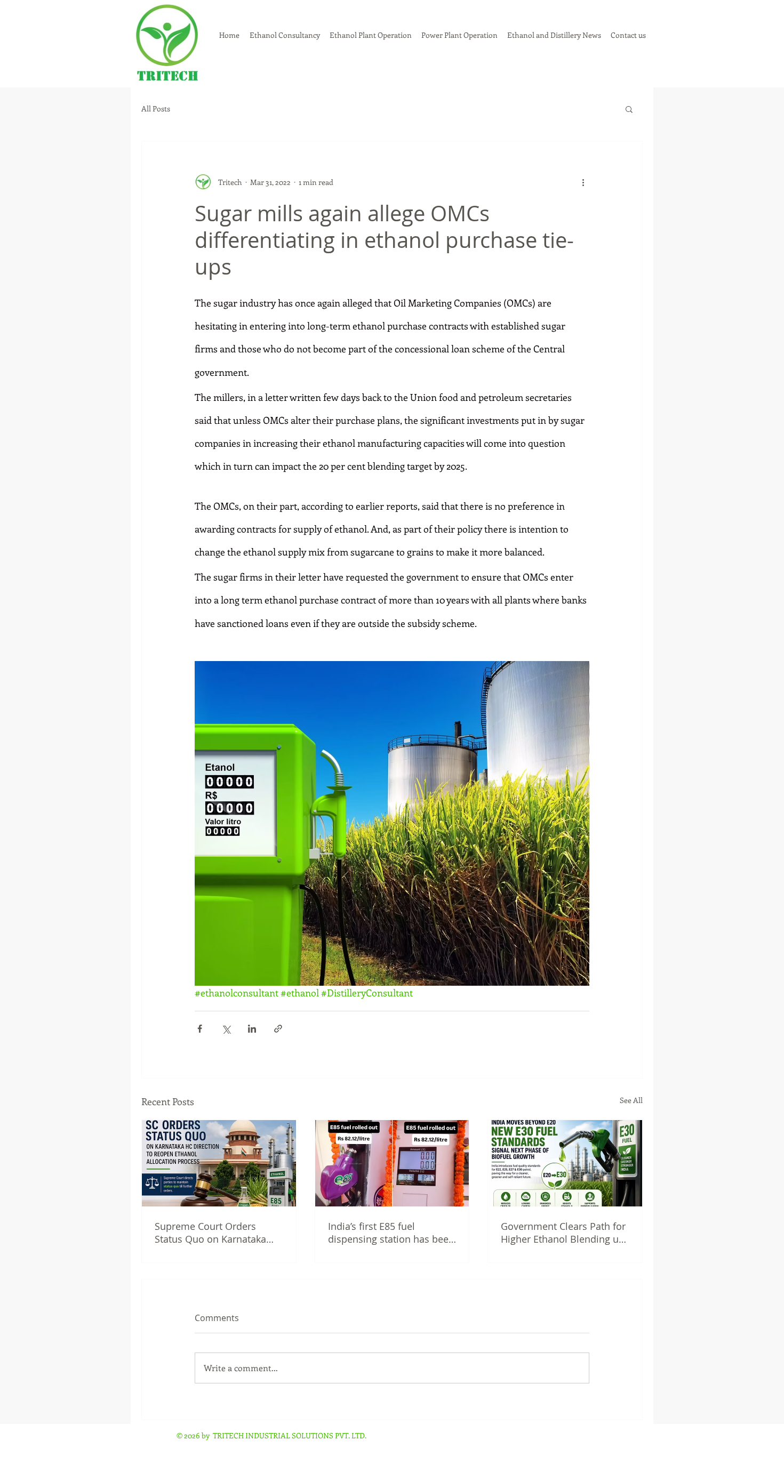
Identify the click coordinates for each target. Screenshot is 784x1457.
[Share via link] (278, 1029)
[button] (629, 108)
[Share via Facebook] (200, 1029)
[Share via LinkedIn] (252, 1029)
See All (631, 1100)
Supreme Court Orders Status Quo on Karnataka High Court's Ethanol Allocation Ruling (210, 1232)
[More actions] (583, 181)
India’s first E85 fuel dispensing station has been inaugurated (391, 1232)
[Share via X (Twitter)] (226, 1029)
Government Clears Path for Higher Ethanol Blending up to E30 (563, 1232)
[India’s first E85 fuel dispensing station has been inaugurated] (392, 1163)
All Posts (155, 109)
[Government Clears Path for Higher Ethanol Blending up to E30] (565, 1163)
